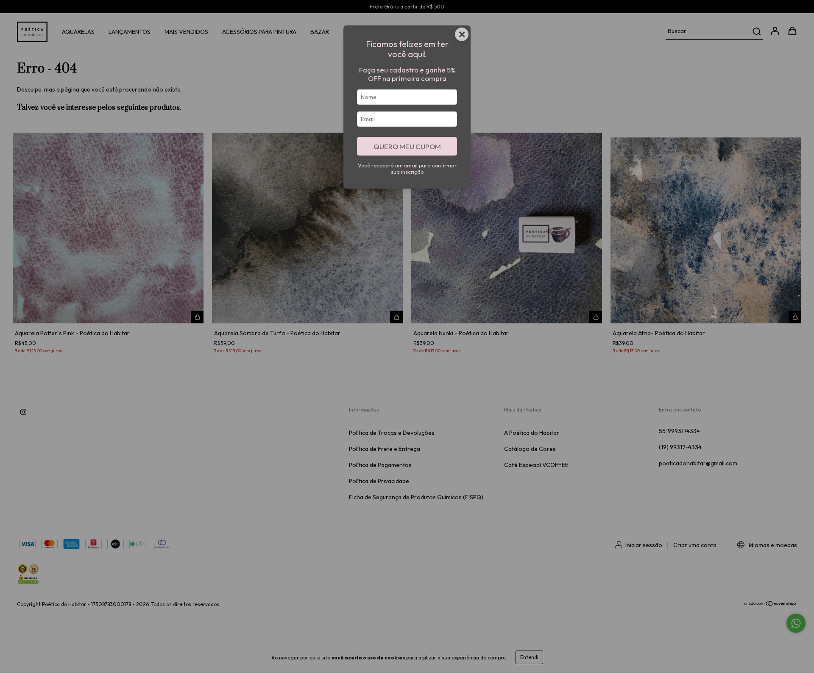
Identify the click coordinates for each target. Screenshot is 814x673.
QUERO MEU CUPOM (407, 146)
